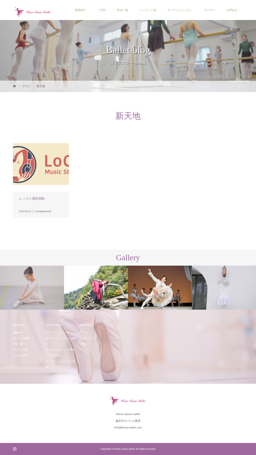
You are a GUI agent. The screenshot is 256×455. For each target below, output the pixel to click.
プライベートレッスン (58, 332)
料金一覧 (122, 10)
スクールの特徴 (21, 338)
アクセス (209, 10)
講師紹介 (80, 10)
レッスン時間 (20, 355)
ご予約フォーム (87, 338)
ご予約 (101, 10)
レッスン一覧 (147, 10)
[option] (32, 288)
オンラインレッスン (180, 10)
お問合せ (231, 10)
